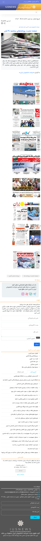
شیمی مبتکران (34, 364)
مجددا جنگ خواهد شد (20, 467)
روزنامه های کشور (14, 276)
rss (13, 535)
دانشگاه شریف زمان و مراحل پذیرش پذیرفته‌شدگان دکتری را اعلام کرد (20, 380)
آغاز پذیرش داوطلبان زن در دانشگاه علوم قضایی (26, 376)
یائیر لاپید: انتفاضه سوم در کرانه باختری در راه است (25, 445)
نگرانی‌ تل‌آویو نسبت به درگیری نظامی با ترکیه (26, 399)
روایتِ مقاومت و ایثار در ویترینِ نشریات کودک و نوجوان (24, 388)
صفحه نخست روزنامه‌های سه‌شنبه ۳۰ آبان (20, 31)
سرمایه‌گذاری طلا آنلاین (32, 356)
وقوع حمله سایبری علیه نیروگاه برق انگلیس (27, 407)
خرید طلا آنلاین (34, 362)
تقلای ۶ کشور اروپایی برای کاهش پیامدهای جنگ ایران (24, 430)
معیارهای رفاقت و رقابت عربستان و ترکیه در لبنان (25, 411)
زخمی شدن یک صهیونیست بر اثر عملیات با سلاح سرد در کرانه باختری (20, 434)
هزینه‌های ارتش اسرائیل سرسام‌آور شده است (26, 418)
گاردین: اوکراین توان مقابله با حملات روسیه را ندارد (25, 403)
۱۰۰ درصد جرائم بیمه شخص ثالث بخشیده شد (26, 395)
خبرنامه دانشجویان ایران (34, 27)
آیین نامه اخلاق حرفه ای (31, 535)
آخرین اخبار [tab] (33, 372)
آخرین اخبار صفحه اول (23, 27)
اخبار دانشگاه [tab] (20, 372)
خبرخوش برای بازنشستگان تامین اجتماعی (27, 384)
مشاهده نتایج (20, 475)
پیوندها (17, 535)
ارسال (37, 344)
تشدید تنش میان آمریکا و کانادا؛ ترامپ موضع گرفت (24, 441)
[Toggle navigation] (3, 2)
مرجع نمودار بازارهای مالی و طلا (30, 367)
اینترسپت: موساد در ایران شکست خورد (28, 422)
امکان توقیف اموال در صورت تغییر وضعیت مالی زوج (24, 391)
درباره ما (9, 535)
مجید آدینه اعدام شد (33, 449)
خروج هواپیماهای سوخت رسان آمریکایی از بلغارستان (24, 414)
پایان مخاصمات (20, 465)
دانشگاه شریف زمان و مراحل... (30, 2)
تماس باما (22, 535)
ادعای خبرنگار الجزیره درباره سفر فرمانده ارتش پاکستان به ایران (22, 426)
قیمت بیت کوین (34, 359)
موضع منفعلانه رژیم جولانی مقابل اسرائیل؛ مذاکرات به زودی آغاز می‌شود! (19, 453)
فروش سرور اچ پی (33, 353)
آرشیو (4, 535)
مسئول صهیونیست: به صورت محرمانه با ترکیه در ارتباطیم (23, 437)
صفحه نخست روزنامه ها (31, 276)
